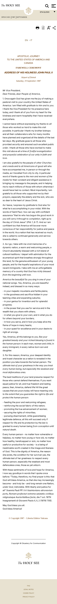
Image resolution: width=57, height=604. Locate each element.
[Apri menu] (53, 6)
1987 (14, 17)
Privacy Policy (28, 597)
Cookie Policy (28, 593)
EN (26, 40)
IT (31, 40)
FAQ (28, 586)
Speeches (6, 17)
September (21, 17)
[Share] (54, 28)
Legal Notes (29, 589)
